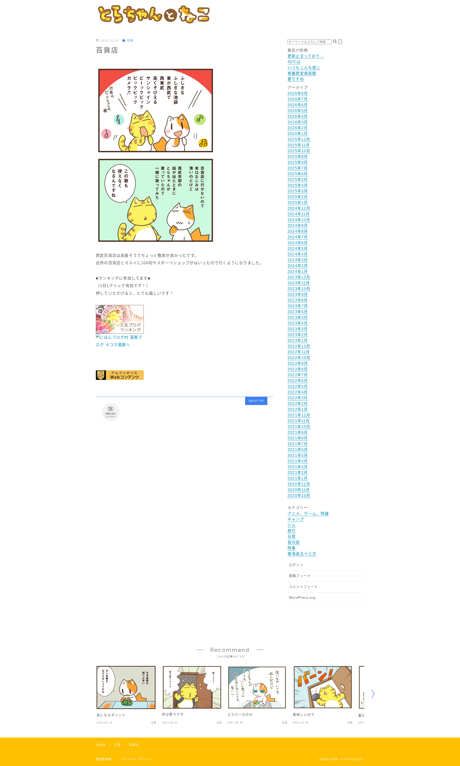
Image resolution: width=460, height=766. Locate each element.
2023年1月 (298, 340)
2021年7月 (298, 444)
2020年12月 (299, 484)
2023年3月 (298, 329)
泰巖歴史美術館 (302, 73)
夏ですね (296, 79)
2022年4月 (298, 392)
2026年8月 (298, 93)
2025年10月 (299, 151)
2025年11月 (299, 145)
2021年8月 (298, 438)
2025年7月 (298, 168)
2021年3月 (298, 467)
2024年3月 (298, 260)
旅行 (292, 531)
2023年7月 (298, 306)
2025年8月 (298, 162)
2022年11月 (299, 352)
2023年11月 (299, 283)
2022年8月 (298, 369)
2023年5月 (298, 317)
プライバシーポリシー (136, 759)
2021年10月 (299, 427)
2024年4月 (298, 254)
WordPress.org (302, 597)
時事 (292, 548)
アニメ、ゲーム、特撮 (308, 514)
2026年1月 (298, 134)
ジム (292, 525)
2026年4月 (298, 116)
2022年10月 (299, 358)
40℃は (294, 62)
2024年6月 (298, 243)
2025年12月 (299, 139)
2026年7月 (298, 99)
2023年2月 (298, 335)
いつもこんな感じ (304, 68)
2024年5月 (298, 249)
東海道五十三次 (302, 554)
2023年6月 (298, 312)
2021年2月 (298, 473)
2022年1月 (298, 409)
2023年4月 (298, 323)
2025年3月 (298, 191)
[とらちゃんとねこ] (153, 14)
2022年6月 (298, 381)
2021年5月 (298, 455)
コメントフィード (303, 587)
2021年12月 (299, 415)
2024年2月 (298, 266)
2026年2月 (298, 128)
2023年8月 (298, 300)
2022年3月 (298, 398)
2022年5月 (298, 386)
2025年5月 (298, 180)
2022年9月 (298, 363)
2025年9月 (298, 157)
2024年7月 (298, 237)
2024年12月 (299, 208)
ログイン (296, 565)
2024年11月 (299, 214)
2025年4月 (298, 185)
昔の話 (294, 542)
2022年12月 (299, 346)
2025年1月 (298, 203)
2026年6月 (298, 105)
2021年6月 (298, 450)
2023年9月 (298, 295)
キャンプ (296, 519)
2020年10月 (299, 496)
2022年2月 (298, 404)
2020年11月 (299, 490)
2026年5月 (298, 111)
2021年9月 (298, 432)
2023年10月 (299, 289)
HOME (101, 745)
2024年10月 (299, 220)
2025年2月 (298, 197)
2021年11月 (299, 421)
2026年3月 (298, 122)
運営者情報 (104, 759)
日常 (130, 40)
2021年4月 (298, 461)
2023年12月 (299, 277)
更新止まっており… (306, 56)
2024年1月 (298, 272)
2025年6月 (298, 174)
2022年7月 (298, 375)
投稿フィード (300, 576)
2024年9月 (298, 226)
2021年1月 (298, 478)
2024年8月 (298, 231)
